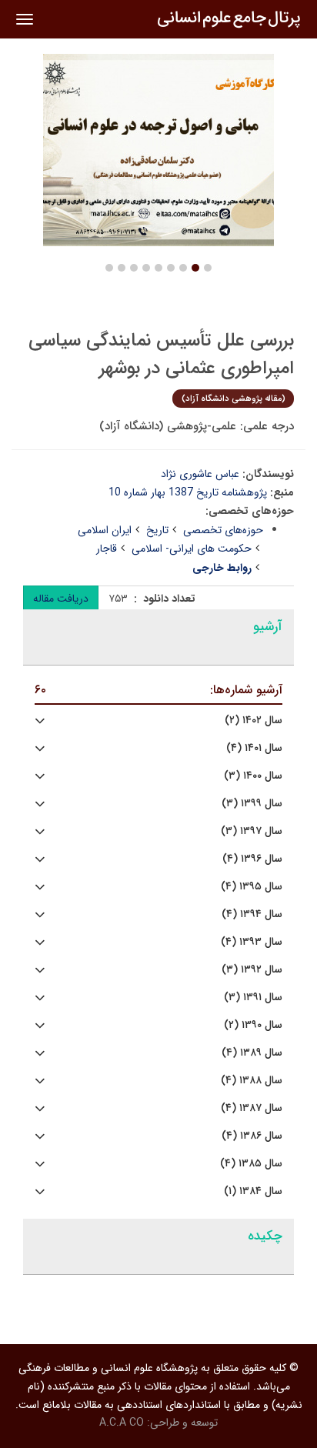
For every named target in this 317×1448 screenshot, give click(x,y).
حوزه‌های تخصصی (223, 530)
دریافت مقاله (60, 598)
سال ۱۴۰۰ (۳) (253, 776)
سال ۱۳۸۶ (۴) (252, 1136)
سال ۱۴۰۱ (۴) (254, 748)
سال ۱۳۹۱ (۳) (253, 997)
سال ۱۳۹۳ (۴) (251, 942)
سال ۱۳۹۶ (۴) (252, 859)
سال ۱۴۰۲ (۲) (253, 720)
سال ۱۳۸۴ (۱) (253, 1191)
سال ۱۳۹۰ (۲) (253, 1025)
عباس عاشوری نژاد (200, 473)
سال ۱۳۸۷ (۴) (251, 1108)
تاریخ (157, 530)
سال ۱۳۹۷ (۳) (251, 831)
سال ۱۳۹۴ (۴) (252, 914)
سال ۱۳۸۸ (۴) (251, 1081)
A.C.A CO (121, 1422)
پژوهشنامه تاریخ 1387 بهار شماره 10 (187, 492)
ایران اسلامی (105, 530)
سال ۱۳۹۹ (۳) (252, 804)
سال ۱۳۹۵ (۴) (251, 887)
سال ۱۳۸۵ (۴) (251, 1164)
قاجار (106, 548)
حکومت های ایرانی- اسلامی (192, 548)
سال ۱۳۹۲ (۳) (252, 970)
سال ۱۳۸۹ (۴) (252, 1053)
